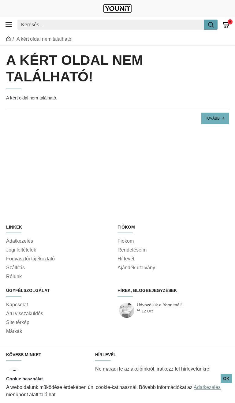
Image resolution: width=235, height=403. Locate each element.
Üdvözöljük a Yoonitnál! (159, 305)
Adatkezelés (207, 387)
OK (226, 378)
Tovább (212, 118)
